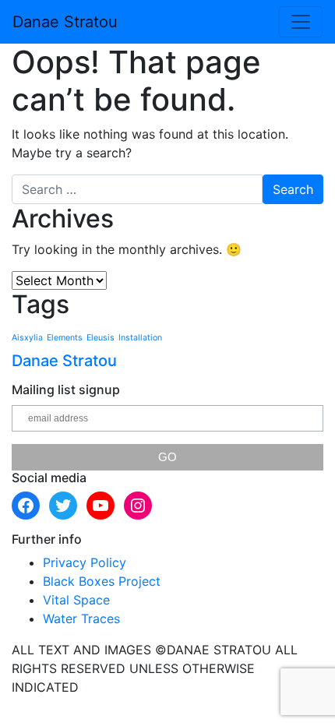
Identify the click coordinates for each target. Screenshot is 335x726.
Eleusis (100, 338)
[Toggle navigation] (301, 21)
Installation (140, 338)
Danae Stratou (65, 21)
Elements (65, 338)
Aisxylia (27, 338)
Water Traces (81, 618)
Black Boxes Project (101, 581)
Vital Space (76, 600)
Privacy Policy (84, 562)
